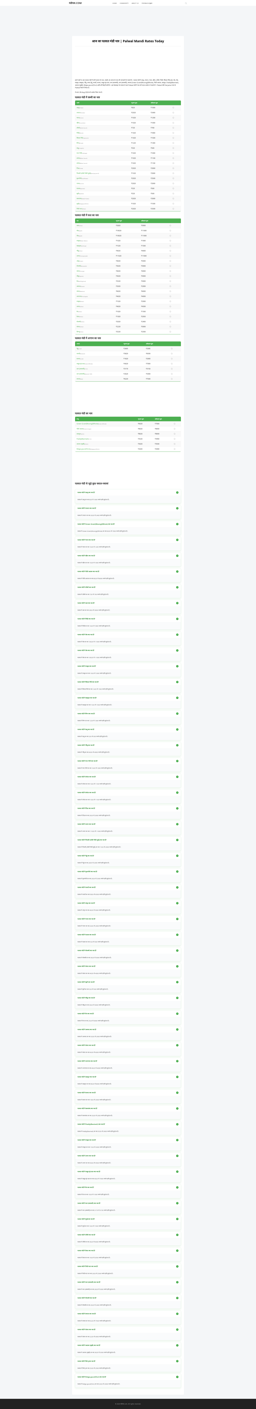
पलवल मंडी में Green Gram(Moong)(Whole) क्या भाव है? (96, 524)
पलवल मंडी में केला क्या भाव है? (86, 1250)
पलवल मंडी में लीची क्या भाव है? (86, 1235)
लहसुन (78, 434)
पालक (78, 188)
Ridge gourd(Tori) (83, 449)
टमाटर (78, 112)
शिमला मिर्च (80, 138)
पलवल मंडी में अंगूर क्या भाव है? (86, 903)
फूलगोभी (79, 178)
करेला (78, 158)
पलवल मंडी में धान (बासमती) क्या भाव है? (89, 1203)
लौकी (78, 128)
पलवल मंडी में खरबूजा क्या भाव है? (87, 698)
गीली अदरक (80, 429)
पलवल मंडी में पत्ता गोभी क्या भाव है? (88, 761)
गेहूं (77, 348)
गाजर (78, 183)
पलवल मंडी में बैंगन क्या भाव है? (86, 713)
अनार (78, 256)
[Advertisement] (128, 20)
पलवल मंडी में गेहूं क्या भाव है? (86, 856)
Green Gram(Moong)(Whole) (87, 424)
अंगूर (78, 261)
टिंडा (78, 168)
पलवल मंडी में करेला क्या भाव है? (87, 777)
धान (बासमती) (81, 369)
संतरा (78, 271)
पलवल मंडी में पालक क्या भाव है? (87, 935)
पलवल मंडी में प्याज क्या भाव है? (86, 540)
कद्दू (77, 148)
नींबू (78, 251)
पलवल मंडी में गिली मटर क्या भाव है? (88, 1266)
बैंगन (78, 143)
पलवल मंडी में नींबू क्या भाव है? (86, 745)
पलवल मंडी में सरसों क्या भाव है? (87, 887)
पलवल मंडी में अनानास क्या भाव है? (87, 1061)
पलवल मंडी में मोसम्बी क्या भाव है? (87, 950)
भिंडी (78, 133)
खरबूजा (79, 246)
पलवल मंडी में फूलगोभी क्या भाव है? (87, 871)
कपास (78, 379)
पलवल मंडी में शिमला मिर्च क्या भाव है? (88, 682)
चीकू (78, 276)
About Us (135, 3)
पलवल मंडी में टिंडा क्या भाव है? (86, 808)
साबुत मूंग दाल (80, 364)
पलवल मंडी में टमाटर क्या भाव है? (87, 508)
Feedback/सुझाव (147, 3)
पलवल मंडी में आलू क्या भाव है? (86, 492)
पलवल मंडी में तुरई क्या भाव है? (86, 1219)
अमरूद (78, 286)
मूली (78, 193)
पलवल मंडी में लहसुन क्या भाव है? (87, 1077)
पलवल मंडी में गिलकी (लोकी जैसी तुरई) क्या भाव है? (92, 840)
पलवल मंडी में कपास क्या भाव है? (87, 1314)
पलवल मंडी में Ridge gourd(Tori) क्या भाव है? (92, 1377)
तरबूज (78, 241)
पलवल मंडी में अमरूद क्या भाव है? (87, 1029)
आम (78, 225)
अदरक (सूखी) (80, 444)
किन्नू (78, 332)
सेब (77, 230)
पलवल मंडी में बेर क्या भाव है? (86, 1013)
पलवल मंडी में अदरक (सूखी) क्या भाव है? (89, 1345)
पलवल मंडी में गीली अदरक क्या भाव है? (88, 571)
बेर (77, 281)
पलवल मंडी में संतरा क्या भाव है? (87, 966)
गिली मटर (79, 209)
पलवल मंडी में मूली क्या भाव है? (86, 982)
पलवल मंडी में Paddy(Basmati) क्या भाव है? (91, 1124)
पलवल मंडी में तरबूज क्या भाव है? (87, 666)
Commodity (124, 3)
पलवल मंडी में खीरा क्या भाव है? (86, 556)
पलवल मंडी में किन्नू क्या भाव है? (87, 1361)
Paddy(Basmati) (82, 439)
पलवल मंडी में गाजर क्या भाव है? (87, 919)
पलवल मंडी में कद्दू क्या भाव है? (86, 729)
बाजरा (78, 359)
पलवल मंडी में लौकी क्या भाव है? (87, 587)
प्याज (78, 118)
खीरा (78, 123)
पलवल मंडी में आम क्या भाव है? (86, 603)
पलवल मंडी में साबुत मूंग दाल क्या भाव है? (89, 1171)
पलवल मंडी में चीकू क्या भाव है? (86, 998)
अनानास (79, 296)
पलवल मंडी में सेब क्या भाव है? (86, 634)
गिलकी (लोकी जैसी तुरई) (84, 173)
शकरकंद (79, 198)
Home (114, 3)
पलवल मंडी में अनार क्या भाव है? (87, 824)
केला (78, 316)
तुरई (78, 203)
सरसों (78, 353)
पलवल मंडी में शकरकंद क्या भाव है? (87, 1108)
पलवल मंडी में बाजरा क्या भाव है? (87, 1093)
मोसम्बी (79, 266)
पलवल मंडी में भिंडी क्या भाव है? (86, 619)
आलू (78, 107)
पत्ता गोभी (79, 153)
